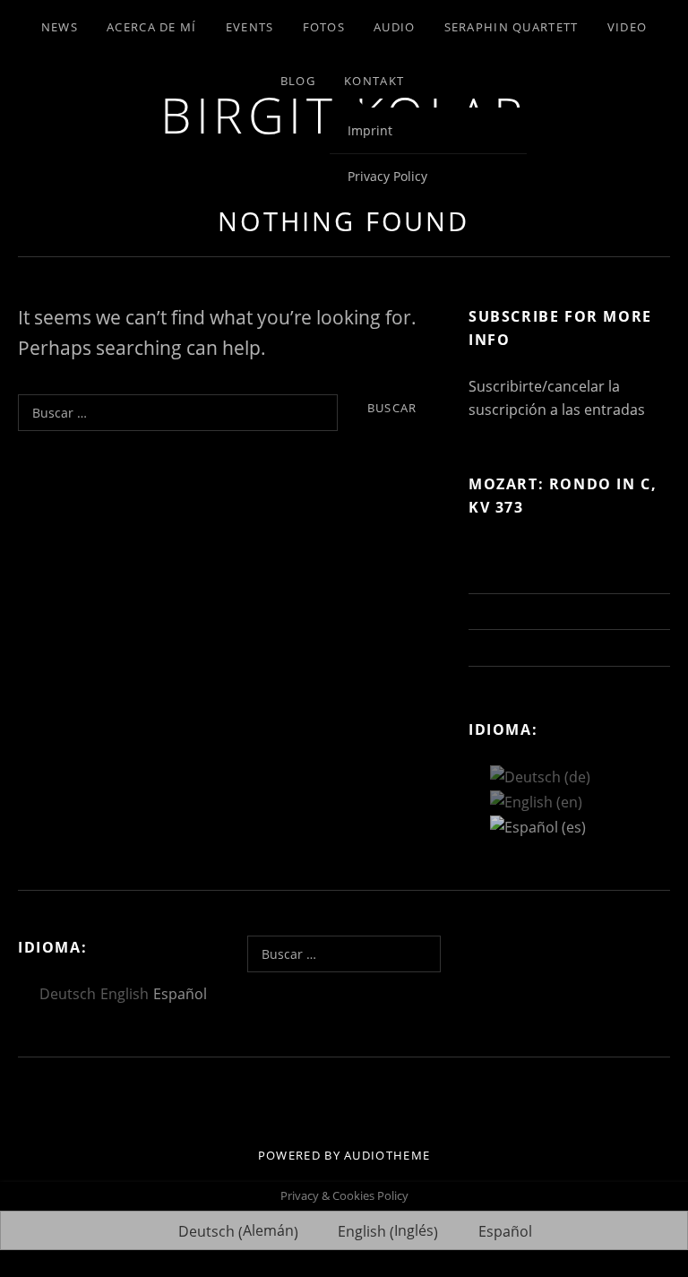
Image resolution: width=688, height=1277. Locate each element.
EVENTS (250, 27)
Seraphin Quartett (511, 27)
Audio (395, 27)
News (59, 27)
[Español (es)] (538, 825)
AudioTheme (387, 1155)
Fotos (324, 27)
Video (627, 27)
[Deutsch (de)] (540, 776)
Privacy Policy (387, 176)
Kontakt (374, 81)
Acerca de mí (152, 27)
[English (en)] (536, 800)
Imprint (370, 130)
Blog (297, 81)
